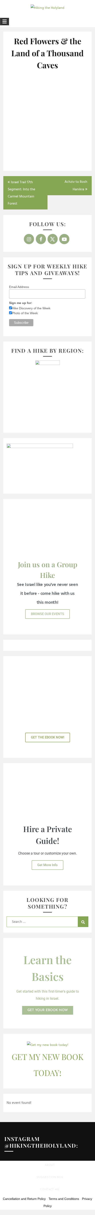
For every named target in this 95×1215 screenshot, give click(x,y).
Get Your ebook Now (47, 1010)
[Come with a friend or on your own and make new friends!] (68, 146)
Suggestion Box (49, 1177)
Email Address (19, 287)
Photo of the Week (25, 313)
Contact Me (49, 1189)
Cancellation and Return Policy (24, 1199)
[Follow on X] (53, 239)
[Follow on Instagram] (29, 239)
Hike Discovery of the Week (31, 308)
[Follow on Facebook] (41, 239)
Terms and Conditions (64, 1199)
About (50, 1165)
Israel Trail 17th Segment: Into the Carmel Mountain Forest (21, 193)
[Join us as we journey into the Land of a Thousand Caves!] (27, 89)
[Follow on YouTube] (64, 239)
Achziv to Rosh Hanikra (76, 185)
